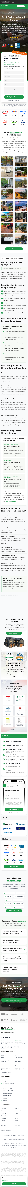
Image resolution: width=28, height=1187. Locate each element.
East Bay (7, 1157)
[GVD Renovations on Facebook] (2, 1047)
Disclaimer (23, 1145)
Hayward (8, 1160)
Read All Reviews (14, 866)
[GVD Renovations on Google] (5, 1047)
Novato (16, 1118)
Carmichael (3, 1156)
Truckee (16, 1167)
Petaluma (17, 1120)
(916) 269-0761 (15, 1005)
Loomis (25, 1160)
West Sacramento (9, 1168)
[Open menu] (26, 6)
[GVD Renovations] (5, 6)
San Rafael (23, 1164)
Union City (20, 1167)
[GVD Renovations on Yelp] (15, 1047)
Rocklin (3, 1123)
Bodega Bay (7, 1155)
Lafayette (11, 1160)
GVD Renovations (10, 1139)
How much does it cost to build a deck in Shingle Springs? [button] (12, 933)
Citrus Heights (8, 1156)
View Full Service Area (6, 1130)
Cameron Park (19, 896)
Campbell (21, 1155)
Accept (14, 1183)
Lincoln (16, 1115)
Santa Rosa (17, 1125)
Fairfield (6, 1159)
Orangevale (6, 1162)
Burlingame (12, 1155)
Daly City (20, 1156)
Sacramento (18, 1128)
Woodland (14, 1168)
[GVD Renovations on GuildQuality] (11, 1047)
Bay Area (18, 1154)
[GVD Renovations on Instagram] (8, 1047)
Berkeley (3, 1108)
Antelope (11, 1154)
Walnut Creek (4, 1128)
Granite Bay (4, 1115)
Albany (8, 1154)
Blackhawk (3, 1155)
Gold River (20, 1159)
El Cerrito (11, 1157)
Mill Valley (10, 1161)
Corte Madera (16, 1156)
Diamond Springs (10, 893)
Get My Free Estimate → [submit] (14, 97)
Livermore (21, 1160)
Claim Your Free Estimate (13, 1000)
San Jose (3, 1125)
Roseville (17, 1123)
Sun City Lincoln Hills (8, 1167)
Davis (2, 1111)
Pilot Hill (9, 903)
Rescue (9, 900)
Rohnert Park (3, 1164)
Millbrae (13, 1161)
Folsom (16, 1113)
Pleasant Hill (21, 1162)
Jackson (8, 907)
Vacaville (23, 1167)
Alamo (6, 1154)
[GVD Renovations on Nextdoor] (18, 1047)
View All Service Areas (13, 910)
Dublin (4, 1157)
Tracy (14, 1167)
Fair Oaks (3, 1159)
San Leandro (15, 1164)
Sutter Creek (19, 900)
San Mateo (19, 1164)
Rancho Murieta (19, 907)
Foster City (13, 1159)
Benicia (21, 1154)
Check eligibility (13, 809)
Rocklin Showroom (9, 1143)
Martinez (6, 1161)
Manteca (2, 1161)
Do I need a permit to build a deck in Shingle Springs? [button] (11, 941)
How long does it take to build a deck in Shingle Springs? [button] (12, 949)
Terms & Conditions (15, 1145)
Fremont (16, 1159)
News (16, 1143)
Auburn (15, 1154)
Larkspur (15, 1160)
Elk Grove (3, 1113)
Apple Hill (8, 896)
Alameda (2, 1154)
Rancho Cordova (8, 1163)
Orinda (10, 1162)
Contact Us (14, 1147)
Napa (16, 1161)
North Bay (3, 1118)
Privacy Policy (5, 1145)
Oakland (3, 1120)
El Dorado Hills (19, 903)
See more (13, 729)
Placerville (21, 893)
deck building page (11, 501)
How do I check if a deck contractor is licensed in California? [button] (10, 969)
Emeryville (24, 1157)
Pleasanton (3, 1163)
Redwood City (19, 1163)
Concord (17, 1108)
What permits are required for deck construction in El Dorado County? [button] (12, 959)
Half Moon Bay (3, 1160)
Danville (24, 1156)
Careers (21, 1143)
